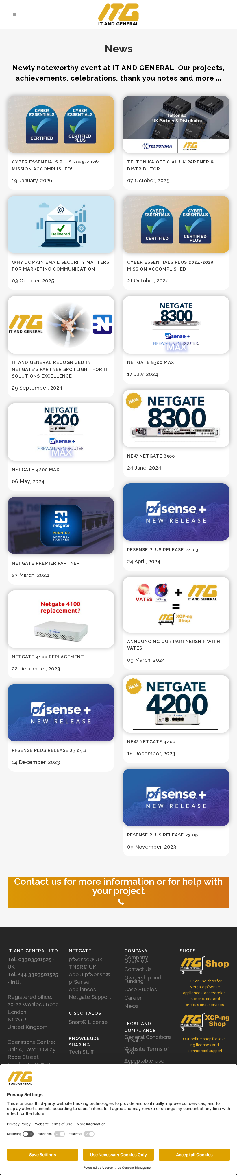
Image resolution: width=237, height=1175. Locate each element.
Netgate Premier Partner (46, 563)
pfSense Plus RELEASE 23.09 (162, 835)
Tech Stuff (81, 1052)
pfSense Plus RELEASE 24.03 (162, 549)
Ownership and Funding (142, 979)
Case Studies (140, 989)
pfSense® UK (86, 959)
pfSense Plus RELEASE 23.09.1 (49, 750)
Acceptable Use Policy (144, 1062)
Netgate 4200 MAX (36, 469)
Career (133, 998)
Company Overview (136, 959)
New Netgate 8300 (151, 456)
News (131, 1006)
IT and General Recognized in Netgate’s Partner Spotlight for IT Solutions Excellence (60, 369)
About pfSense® (89, 974)
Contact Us (138, 969)
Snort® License (88, 1022)
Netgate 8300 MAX (150, 362)
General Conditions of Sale (148, 1038)
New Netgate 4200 (151, 741)
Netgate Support (90, 997)
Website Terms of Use (146, 1050)
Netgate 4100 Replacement (48, 656)
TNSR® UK (82, 967)
